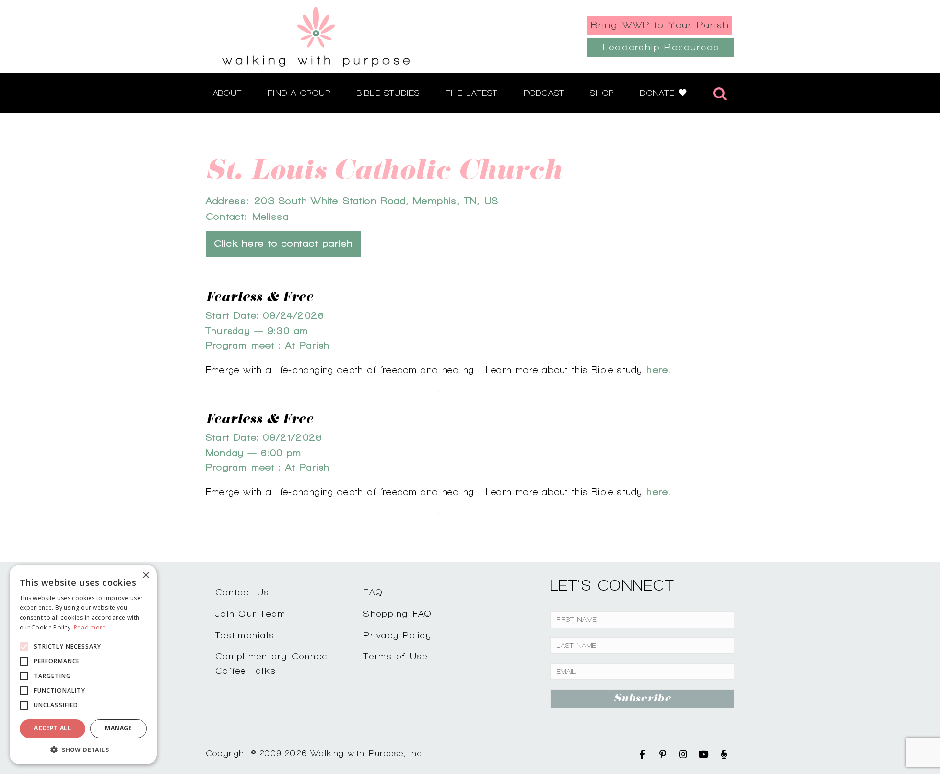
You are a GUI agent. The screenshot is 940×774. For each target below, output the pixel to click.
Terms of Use (395, 656)
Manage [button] (118, 728)
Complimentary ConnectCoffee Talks (273, 663)
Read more (90, 627)
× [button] (145, 575)
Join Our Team (250, 613)
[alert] (83, 664)
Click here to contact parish (283, 244)
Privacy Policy (397, 635)
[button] (83, 749)
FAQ (373, 592)
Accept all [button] (52, 728)
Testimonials (245, 635)
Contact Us (242, 592)
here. (658, 370)
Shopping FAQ (397, 613)
